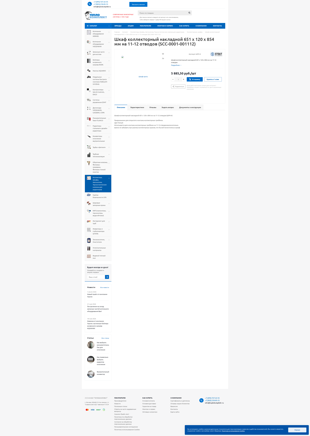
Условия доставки (149, 403)
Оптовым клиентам (149, 412)
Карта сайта (174, 412)
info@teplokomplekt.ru (102, 7)
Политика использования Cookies (127, 430)
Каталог (93, 26)
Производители (120, 401)
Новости (117, 403)
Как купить (184, 26)
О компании (201, 26)
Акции (131, 26)
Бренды (118, 26)
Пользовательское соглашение (126, 427)
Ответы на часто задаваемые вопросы (125, 410)
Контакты (217, 26)
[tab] (176, 65)
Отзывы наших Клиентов (179, 403)
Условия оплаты (148, 401)
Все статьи (105, 338)
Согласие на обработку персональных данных (123, 423)
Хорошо (297, 430)
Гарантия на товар (149, 406)
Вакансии (174, 406)
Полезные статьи (120, 406)
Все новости (104, 287)
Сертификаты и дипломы (180, 401)
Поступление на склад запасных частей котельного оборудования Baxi (98, 308)
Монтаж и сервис (165, 26)
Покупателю (145, 26)
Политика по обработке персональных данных (123, 418)
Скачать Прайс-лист (121, 414)
